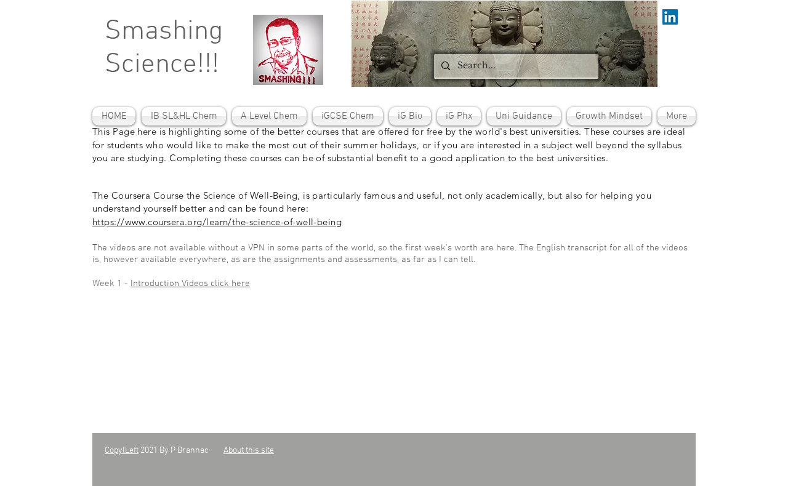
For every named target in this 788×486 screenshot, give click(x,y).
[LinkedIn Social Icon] (670, 17)
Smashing (164, 32)
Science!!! (162, 65)
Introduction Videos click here (190, 283)
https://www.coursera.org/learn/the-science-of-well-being (217, 222)
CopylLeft (122, 450)
